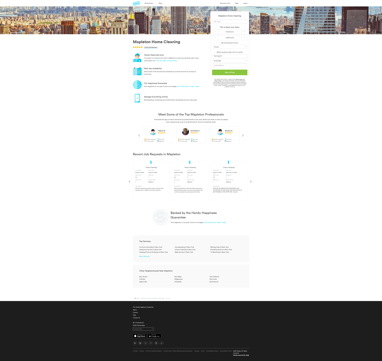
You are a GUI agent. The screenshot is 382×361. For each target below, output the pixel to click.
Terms (203, 351)
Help (236, 3)
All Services (149, 3)
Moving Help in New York (219, 247)
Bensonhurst (214, 282)
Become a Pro (225, 3)
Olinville (142, 279)
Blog (160, 3)
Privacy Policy (218, 81)
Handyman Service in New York (150, 250)
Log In (245, 3)
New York (161, 298)
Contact (135, 351)
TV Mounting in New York (219, 252)
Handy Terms (239, 79)
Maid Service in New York (184, 252)
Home (138, 298)
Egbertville (143, 282)
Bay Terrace (143, 277)
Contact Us (136, 318)
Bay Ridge (178, 277)
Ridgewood (178, 279)
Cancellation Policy (212, 351)
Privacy (142, 351)
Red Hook (213, 279)
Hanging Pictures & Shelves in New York (153, 252)
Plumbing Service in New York (221, 250)
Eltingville (177, 282)
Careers (135, 312)
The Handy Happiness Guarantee (143, 307)
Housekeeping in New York (184, 247)
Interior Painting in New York (185, 250)
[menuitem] (149, 3)
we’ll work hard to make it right (188, 86)
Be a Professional (138, 323)
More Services (144, 256)
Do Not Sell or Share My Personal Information (178, 351)
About (135, 310)
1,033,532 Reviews (150, 47)
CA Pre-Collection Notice (154, 351)
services (144, 298)
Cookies (196, 351)
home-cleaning (152, 298)
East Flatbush (214, 277)
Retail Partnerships (139, 325)
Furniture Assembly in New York (150, 247)
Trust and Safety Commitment (166, 61)
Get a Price (230, 72)
